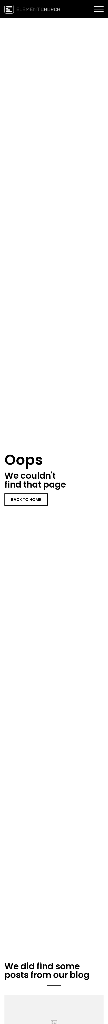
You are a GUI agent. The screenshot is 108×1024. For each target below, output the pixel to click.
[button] (99, 9)
